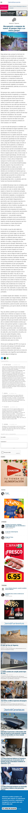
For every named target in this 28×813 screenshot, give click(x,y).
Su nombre (3, 437)
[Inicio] (14, 2)
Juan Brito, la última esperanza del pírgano (14, 701)
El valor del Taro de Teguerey (9, 645)
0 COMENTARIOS (8, 702)
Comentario (3, 441)
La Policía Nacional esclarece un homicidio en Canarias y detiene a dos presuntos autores (14, 788)
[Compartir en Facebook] (2, 358)
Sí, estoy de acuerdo (9, 808)
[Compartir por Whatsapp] (7, 358)
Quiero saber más (7, 804)
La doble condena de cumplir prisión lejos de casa (13, 672)
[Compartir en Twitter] (5, 358)
